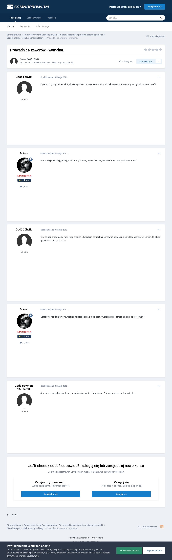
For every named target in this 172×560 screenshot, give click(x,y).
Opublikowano (53, 77)
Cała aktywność (34, 17)
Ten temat (149, 17)
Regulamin (25, 26)
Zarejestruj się (155, 6)
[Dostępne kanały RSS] (162, 527)
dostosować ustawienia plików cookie (25, 552)
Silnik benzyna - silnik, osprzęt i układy (54, 62)
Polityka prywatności (79, 537)
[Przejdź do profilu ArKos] (24, 165)
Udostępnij (126, 61)
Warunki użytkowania (29, 556)
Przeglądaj (15, 17)
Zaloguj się (121, 494)
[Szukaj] (161, 18)
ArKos (23, 153)
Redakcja (52, 17)
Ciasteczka (97, 537)
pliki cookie (46, 549)
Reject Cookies (154, 550)
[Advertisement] (79, 117)
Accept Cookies (130, 550)
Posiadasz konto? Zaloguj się (124, 7)
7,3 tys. (25, 186)
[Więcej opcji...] (159, 77)
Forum (10, 26)
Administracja (42, 26)
